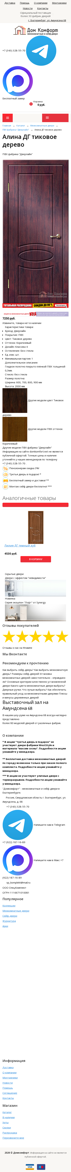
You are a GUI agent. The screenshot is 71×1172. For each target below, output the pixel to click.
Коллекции (8, 905)
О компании (40, 2)
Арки (5, 926)
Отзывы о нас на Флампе (17, 647)
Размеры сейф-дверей (25, 673)
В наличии (8, 1117)
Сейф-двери (9, 915)
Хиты (5, 1122)
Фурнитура (9, 921)
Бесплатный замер (13, 98)
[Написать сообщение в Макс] (17, 81)
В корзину (35, 559)
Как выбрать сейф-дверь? (18, 669)
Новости (28, 8)
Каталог (7, 1112)
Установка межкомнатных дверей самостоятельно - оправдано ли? (33, 677)
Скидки (6, 1127)
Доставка (9, 2)
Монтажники (59, 2)
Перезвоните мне (13, 1137)
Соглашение (9, 1093)
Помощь (24, 2)
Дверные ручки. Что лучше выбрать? (24, 689)
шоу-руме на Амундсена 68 (30, 715)
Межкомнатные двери (15, 910)
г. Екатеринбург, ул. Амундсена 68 (47, 20)
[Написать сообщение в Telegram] (41, 50)
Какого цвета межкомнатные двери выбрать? (38, 685)
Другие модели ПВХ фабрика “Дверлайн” (27, 447)
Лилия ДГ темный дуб (20, 545)
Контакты (42, 8)
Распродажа (9, 1132)
